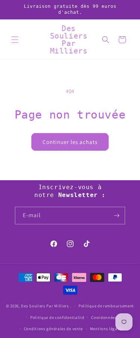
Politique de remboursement (106, 305)
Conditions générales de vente (53, 328)
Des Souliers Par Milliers (45, 305)
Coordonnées (104, 317)
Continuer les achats (70, 141)
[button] (15, 39)
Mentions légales (106, 328)
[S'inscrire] (116, 215)
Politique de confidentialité (57, 317)
